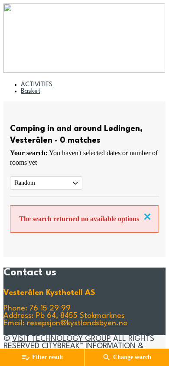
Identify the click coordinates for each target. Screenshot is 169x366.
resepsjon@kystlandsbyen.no (77, 323)
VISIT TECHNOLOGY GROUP (61, 339)
